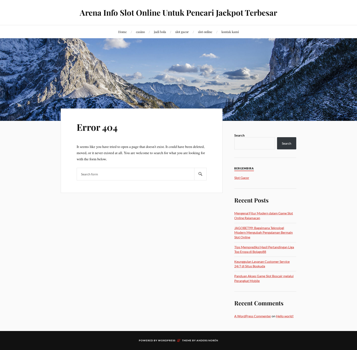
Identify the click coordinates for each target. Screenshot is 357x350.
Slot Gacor (241, 178)
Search (239, 135)
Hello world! (285, 316)
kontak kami (230, 32)
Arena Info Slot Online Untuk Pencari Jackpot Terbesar (178, 12)
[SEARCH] (200, 174)
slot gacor (182, 32)
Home (122, 32)
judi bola (160, 32)
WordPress (166, 340)
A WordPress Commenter (252, 316)
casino (140, 32)
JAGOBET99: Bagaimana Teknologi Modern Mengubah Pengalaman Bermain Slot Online (263, 232)
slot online (205, 32)
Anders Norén (207, 340)
